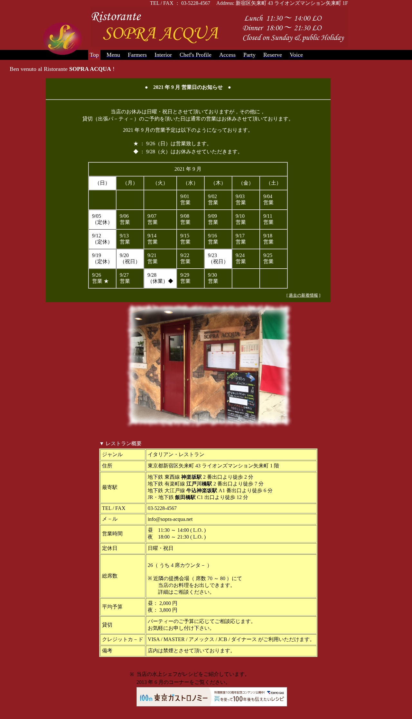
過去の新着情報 (303, 295)
